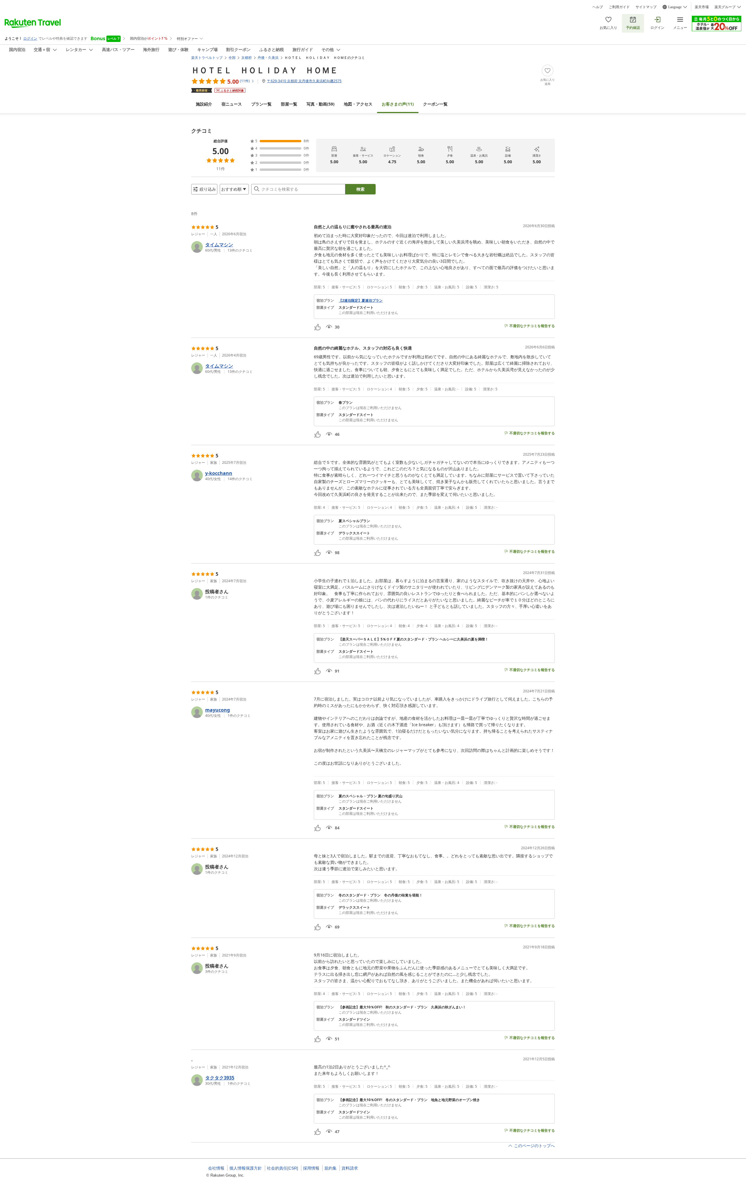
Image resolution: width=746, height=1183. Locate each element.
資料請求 (350, 1168)
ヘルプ (597, 7)
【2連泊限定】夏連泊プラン (361, 300)
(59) (321, 104)
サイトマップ (646, 7)
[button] (250, 247)
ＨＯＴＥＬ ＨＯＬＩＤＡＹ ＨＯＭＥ (264, 70)
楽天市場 (702, 7)
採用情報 (311, 1168)
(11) (398, 104)
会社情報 (216, 1168)
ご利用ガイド (619, 7)
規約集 (330, 1168)
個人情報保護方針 (245, 1168)
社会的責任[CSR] (282, 1168)
